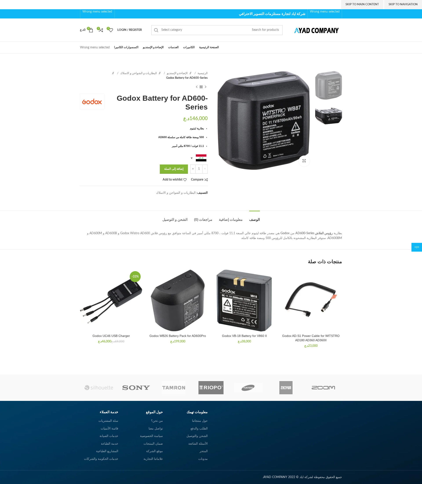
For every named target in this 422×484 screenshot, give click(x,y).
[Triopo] (211, 388)
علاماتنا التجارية (153, 458)
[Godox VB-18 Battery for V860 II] (244, 301)
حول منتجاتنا (200, 420)
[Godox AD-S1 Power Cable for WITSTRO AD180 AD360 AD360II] (311, 301)
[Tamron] (173, 388)
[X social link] (133, 13)
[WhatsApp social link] (201, 199)
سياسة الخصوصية (151, 436)
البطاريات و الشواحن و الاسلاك (138, 73)
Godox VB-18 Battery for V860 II (244, 336)
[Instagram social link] (128, 13)
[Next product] (197, 87)
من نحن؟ (157, 420)
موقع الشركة (154, 451)
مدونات (203, 458)
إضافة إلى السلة (174, 169)
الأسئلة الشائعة (198, 443)
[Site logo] (314, 29)
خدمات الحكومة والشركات (101, 458)
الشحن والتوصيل (197, 436)
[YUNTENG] (248, 388)
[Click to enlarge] (304, 160)
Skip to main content (362, 4)
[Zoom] (323, 388)
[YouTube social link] (123, 13)
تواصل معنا (156, 428)
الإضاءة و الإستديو (177, 73)
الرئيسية (202, 73)
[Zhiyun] (285, 388)
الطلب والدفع (199, 428)
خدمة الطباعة (109, 443)
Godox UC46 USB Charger (111, 336)
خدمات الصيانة (109, 436)
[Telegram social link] (196, 199)
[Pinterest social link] (119, 13)
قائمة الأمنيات (109, 428)
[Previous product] (205, 87)
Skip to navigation (403, 4)
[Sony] (136, 388)
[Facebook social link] (137, 13)
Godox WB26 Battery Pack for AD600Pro (177, 336)
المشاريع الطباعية (107, 451)
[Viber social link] (192, 199)
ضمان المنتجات (153, 443)
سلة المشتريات (108, 420)
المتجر (204, 451)
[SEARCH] (156, 30)
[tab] (254, 217)
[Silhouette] (98, 388)
